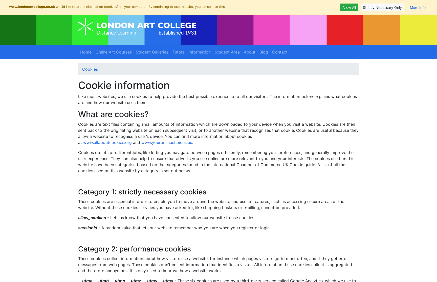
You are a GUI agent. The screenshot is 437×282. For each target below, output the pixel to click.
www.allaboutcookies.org (107, 142)
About (249, 52)
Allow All (349, 7)
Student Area (227, 52)
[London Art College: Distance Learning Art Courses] (137, 27)
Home (86, 52)
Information (200, 52)
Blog (263, 52)
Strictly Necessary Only (382, 7)
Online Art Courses (114, 52)
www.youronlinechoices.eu (166, 142)
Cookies (90, 69)
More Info (418, 7)
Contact (280, 52)
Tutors (178, 52)
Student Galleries (152, 52)
